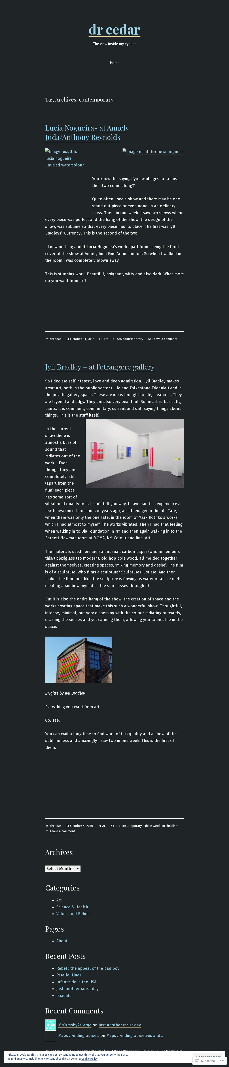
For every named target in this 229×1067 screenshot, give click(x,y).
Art (106, 339)
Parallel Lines (68, 975)
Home (114, 63)
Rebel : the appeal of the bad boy (87, 968)
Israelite (64, 995)
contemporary (133, 339)
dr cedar (114, 29)
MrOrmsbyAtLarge (74, 1025)
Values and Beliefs (73, 913)
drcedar (55, 339)
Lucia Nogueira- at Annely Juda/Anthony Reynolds (87, 132)
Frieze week (152, 826)
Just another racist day (77, 988)
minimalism (170, 826)
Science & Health (72, 907)
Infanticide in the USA (76, 982)
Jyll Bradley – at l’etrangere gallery (100, 366)
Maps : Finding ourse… (78, 1035)
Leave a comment (164, 339)
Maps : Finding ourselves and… (134, 1035)
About (62, 940)
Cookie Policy (89, 1058)
